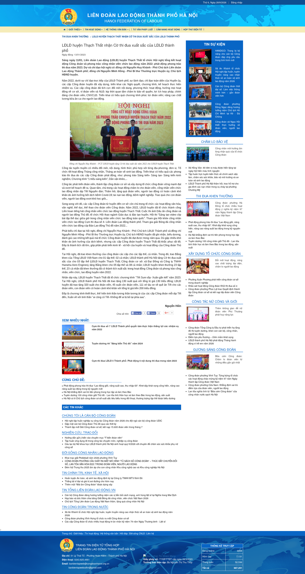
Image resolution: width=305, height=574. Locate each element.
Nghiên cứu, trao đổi (80, 432)
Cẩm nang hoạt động (168, 29)
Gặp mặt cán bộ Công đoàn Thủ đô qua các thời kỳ (90, 423)
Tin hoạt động (93, 29)
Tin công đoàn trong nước (85, 507)
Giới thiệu (74, 29)
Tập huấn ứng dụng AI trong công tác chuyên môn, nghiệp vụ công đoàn (101, 440)
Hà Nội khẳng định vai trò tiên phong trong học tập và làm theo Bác (97, 392)
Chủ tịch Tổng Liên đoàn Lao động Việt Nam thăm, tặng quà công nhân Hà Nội (104, 501)
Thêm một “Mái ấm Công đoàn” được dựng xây (88, 484)
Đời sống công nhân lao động (88, 452)
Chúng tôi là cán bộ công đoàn (88, 415)
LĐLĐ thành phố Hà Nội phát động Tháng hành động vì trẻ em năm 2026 (212, 342)
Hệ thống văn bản (109, 533)
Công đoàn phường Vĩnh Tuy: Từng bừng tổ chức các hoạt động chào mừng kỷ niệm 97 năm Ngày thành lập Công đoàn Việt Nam (213, 378)
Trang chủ (67, 533)
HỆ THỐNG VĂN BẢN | (118, 29)
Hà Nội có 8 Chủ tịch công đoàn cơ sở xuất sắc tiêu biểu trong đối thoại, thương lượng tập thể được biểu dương (119, 398)
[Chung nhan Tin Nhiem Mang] (159, 555)
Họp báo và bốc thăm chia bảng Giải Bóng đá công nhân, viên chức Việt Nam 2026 (106, 498)
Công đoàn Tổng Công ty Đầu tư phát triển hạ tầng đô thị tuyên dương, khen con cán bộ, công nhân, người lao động (214, 330)
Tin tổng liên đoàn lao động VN (88, 490)
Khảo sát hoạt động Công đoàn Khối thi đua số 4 (212, 285)
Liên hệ (150, 533)
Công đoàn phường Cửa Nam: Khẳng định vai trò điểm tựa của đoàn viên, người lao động (213, 386)
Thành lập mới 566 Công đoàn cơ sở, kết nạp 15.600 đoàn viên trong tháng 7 (103, 427)
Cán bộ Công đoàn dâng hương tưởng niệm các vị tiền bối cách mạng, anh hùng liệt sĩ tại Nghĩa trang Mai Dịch (120, 495)
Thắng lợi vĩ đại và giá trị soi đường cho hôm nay (89, 481)
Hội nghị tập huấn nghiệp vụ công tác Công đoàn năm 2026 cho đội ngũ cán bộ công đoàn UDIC (113, 420)
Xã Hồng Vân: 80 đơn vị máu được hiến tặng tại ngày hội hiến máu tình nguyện (212, 169)
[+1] (171, 313)
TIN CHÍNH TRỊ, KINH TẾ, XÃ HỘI (85, 472)
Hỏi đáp (124, 533)
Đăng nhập (236, 2)
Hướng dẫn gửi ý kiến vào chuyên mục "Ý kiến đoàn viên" (93, 437)
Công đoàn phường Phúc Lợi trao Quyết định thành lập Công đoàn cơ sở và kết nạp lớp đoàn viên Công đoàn (214, 292)
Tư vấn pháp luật (143, 29)
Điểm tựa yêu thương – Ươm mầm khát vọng (210, 337)
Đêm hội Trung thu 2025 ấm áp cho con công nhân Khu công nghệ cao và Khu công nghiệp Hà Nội (114, 467)
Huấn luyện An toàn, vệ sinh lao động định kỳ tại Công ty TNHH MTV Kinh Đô (103, 478)
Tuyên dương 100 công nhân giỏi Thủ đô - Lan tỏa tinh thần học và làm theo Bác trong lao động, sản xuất (117, 395)
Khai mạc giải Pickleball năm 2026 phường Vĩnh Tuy (91, 457)
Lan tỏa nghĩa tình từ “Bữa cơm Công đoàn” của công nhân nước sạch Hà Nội (212, 393)
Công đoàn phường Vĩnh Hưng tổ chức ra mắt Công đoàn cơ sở (97, 518)
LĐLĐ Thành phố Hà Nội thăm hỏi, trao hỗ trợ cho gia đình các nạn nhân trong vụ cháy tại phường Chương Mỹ (213, 186)
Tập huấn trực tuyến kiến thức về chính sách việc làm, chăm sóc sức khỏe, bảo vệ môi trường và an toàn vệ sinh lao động (213, 177)
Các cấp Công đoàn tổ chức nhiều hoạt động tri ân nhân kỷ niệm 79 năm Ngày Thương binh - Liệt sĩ (115, 521)
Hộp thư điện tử (192, 29)
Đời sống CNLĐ (137, 533)
